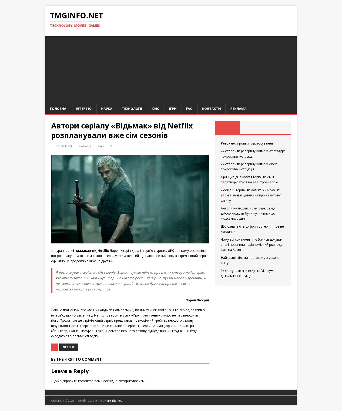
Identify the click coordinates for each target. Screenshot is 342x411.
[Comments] (278, 127)
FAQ (189, 108)
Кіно (156, 108)
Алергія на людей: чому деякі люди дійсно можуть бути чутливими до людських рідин (248, 213)
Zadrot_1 (84, 146)
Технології (132, 108)
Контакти (211, 108)
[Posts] (227, 127)
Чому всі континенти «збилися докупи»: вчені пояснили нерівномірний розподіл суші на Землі (252, 244)
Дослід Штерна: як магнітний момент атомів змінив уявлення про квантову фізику (251, 195)
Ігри (173, 108)
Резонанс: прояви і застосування (247, 143)
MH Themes (114, 401)
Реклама (238, 108)
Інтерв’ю (84, 108)
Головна (58, 108)
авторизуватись (131, 381)
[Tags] (252, 127)
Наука (106, 108)
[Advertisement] (171, 68)
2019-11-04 (64, 146)
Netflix (69, 347)
